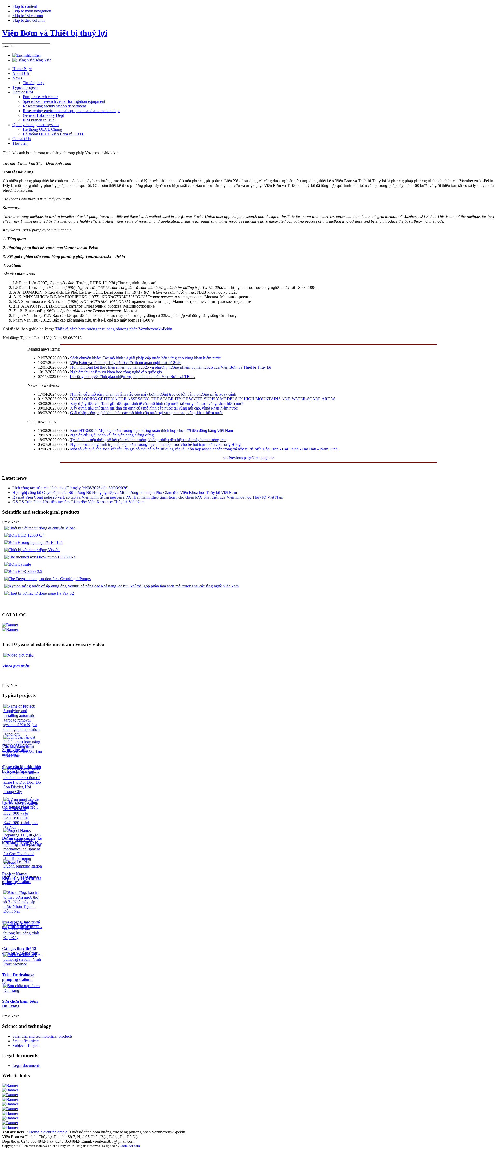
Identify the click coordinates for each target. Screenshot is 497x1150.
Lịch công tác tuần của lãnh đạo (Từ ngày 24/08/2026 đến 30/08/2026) (70, 488)
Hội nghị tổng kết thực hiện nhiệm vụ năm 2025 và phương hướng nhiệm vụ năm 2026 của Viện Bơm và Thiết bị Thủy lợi (170, 367)
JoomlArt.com (130, 1146)
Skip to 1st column (27, 15)
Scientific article (54, 1132)
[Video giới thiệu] (18, 655)
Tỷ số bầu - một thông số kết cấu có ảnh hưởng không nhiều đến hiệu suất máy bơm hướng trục (148, 440)
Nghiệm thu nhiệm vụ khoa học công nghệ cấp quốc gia (116, 372)
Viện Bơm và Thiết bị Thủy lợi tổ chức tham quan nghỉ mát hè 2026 (125, 362)
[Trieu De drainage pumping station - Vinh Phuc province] (22, 964)
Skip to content (24, 6)
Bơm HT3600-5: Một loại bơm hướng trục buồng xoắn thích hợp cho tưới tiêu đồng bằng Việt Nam (151, 430)
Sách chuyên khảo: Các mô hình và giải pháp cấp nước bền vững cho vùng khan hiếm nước (145, 358)
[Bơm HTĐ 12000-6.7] (24, 535)
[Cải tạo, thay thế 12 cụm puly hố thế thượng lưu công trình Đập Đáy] (22, 937)
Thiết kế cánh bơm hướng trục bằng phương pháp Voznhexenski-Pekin (113, 329)
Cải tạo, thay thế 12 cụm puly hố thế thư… (22, 950)
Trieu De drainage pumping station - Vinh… (18, 979)
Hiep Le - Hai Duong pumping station (20, 879)
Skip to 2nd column (28, 20)
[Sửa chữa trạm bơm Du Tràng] (22, 990)
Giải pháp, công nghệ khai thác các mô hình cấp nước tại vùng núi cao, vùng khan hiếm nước (146, 413)
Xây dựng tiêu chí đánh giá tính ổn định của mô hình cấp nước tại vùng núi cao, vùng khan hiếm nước (154, 408)
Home (34, 1132)
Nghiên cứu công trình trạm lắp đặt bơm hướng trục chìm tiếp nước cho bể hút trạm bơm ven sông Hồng (155, 444)
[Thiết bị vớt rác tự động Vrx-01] (32, 550)
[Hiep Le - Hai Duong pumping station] (22, 866)
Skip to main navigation (31, 11)
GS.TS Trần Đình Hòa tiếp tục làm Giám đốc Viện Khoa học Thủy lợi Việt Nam (78, 502)
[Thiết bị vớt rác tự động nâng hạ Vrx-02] (39, 593)
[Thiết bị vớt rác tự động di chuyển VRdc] (39, 528)
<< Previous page (237, 458)
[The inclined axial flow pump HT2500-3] (39, 557)
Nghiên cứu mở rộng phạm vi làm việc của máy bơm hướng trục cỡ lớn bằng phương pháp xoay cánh (153, 394)
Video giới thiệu (16, 666)
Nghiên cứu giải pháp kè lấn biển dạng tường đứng (112, 435)
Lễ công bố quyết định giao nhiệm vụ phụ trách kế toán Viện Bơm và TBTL (132, 376)
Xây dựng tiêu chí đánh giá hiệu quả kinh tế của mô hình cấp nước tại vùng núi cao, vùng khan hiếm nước (157, 403)
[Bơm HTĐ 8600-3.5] (23, 571)
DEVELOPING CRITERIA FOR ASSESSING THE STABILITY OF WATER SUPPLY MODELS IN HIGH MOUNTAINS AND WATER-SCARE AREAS (202, 399)
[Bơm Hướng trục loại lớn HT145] (33, 542)
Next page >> (263, 458)
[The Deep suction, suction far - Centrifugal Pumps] (47, 579)
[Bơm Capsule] (17, 564)
